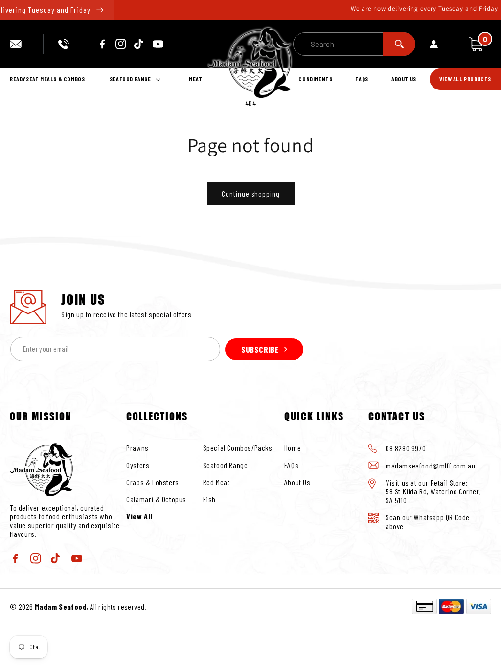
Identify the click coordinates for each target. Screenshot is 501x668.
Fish (209, 499)
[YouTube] (158, 44)
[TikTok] (139, 44)
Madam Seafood (61, 606)
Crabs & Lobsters (152, 482)
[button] (137, 79)
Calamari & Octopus (156, 499)
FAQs (291, 464)
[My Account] (442, 44)
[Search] (399, 44)
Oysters (137, 464)
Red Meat (216, 482)
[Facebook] (102, 44)
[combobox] (354, 44)
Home (292, 447)
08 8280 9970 (65, 44)
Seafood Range (225, 464)
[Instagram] (121, 44)
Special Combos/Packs (238, 447)
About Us (297, 482)
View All (139, 516)
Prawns (137, 447)
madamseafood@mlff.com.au (19, 44)
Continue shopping (251, 193)
